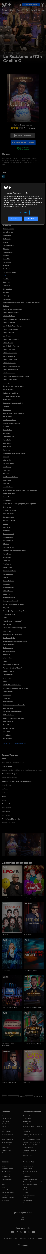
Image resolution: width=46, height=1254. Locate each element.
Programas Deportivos (29, 1150)
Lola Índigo (6, 286)
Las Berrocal (26, 1131)
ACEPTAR (31, 219)
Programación (6, 1203)
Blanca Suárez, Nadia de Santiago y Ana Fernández (20, 490)
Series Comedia (6, 1145)
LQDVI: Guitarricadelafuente (12, 309)
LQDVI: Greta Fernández (11, 312)
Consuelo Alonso (8, 517)
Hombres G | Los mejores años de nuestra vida (32, 1136)
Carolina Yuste (8, 674)
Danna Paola (7, 450)
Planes (25, 1187)
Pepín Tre (6, 265)
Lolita (5, 618)
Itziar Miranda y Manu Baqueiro (13, 413)
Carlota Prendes (8, 436)
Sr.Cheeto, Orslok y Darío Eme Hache (15, 688)
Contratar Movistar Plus (30, 1179)
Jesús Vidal (6, 732)
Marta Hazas (7, 554)
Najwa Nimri (7, 443)
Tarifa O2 (25, 1197)
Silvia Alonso (7, 480)
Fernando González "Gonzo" (12, 668)
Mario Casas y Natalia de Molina (13, 604)
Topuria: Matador (7, 1190)
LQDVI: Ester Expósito (10, 353)
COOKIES (39, 1238)
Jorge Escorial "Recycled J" (12, 621)
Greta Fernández (8, 587)
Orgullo (4, 1152)
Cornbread (6, 594)
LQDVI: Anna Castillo (10, 379)
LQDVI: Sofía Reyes (9, 316)
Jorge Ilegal (7, 235)
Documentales (6, 1147)
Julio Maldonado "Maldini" (12, 685)
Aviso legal (23, 1238)
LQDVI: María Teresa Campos (12, 326)
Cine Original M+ (6, 1118)
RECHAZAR (15, 219)
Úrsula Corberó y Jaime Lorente (13, 386)
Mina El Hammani (8, 728)
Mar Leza (6, 473)
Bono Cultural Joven (29, 1195)
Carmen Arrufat (8, 534)
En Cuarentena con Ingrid (11, 396)
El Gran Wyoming (8, 547)
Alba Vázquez (7, 738)
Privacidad (31, 1238)
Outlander (26, 1123)
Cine (12, 10)
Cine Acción (5, 1126)
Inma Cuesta (7, 678)
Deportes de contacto (8, 1192)
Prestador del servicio (10, 1238)
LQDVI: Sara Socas (9, 356)
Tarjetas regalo (27, 1200)
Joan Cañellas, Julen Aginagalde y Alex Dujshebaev (20, 504)
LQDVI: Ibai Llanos (9, 349)
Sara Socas (6, 584)
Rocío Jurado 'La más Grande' (31, 1139)
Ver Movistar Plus (28, 1166)
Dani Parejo (6, 527)
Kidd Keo (6, 306)
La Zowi (5, 524)
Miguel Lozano (7, 416)
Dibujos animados (28, 1147)
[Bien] (19, 128)
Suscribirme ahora (31, 4)
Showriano (6, 971)
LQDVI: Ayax (7, 336)
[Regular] (17, 128)
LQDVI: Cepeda (8, 343)
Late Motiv (28, 934)
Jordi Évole (6, 470)
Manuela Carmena (9, 514)
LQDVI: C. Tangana (9, 322)
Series (4, 10)
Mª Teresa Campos (9, 520)
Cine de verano (6, 1131)
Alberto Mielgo (8, 708)
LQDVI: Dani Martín (9, 363)
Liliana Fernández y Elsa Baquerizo (14, 628)
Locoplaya (6, 383)
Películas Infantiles (7, 1134)
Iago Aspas (6, 654)
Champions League (7, 1168)
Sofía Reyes (7, 631)
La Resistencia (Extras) (32, 1044)
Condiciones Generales (29, 1174)
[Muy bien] (22, 128)
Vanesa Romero (8, 252)
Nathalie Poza (7, 430)
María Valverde (8, 574)
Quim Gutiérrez (8, 624)
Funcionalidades (27, 1168)
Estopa (5, 661)
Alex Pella (6, 530)
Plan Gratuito (27, 1190)
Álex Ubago (6, 282)
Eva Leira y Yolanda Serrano (12, 711)
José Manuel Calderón (10, 477)
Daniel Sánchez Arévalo (11, 664)
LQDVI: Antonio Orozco (10, 329)
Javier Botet (7, 735)
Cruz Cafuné (7, 500)
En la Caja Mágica (9, 614)
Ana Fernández (8, 540)
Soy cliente (24, 135)
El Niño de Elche (8, 715)
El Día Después (6, 1176)
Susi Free (27, 1082)
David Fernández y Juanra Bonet (13, 718)
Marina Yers (7, 557)
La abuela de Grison (9, 510)
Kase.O (5, 577)
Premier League (6, 1174)
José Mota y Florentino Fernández (14, 453)
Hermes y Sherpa (8, 671)
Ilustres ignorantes (31, 898)
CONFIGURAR (22, 212)
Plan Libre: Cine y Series (30, 1184)
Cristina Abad (7, 289)
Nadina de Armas (8, 581)
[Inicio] (6, 5)
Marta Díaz (6, 259)
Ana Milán (6, 292)
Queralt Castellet (9, 644)
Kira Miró (6, 457)
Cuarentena (7, 410)
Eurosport (4, 1195)
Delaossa (6, 255)
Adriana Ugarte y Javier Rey (12, 634)
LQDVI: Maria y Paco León (11, 346)
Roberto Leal (7, 567)
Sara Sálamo (7, 279)
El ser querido (27, 1116)
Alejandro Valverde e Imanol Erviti (14, 550)
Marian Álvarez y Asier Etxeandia (14, 705)
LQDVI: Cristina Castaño (11, 339)
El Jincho (6, 426)
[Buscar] (20, 5)
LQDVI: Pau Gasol (8, 332)
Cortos (4, 1129)
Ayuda (23, 1219)
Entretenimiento (6, 1150)
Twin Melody (7, 467)
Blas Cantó (6, 269)
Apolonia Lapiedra (9, 651)
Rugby (3, 1187)
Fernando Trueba (8, 463)
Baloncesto (5, 1182)
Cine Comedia (6, 1123)
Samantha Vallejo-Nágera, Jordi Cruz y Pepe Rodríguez (21, 302)
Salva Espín (6, 296)
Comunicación (27, 1203)
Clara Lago (6, 560)
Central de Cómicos (9, 1007)
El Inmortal (26, 1129)
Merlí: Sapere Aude (9, 571)
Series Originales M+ (7, 1139)
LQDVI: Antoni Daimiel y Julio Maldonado (16, 319)
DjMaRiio (6, 249)
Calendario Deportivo (8, 1197)
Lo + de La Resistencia (32, 1007)
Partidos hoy (5, 1200)
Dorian (5, 681)
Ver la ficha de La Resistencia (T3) (14, 743)
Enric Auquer (7, 507)
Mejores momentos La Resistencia (10, 1045)
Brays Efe (6, 607)
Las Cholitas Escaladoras (11, 423)
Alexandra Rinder (9, 493)
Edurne (5, 242)
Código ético (26, 1176)
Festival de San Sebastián (30, 1145)
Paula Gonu (7, 400)
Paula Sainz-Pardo (9, 597)
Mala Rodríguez (8, 701)
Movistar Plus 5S (27, 1155)
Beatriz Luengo (8, 648)
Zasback (5, 934)
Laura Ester (7, 695)
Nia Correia (6, 239)
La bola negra (27, 1118)
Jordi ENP (6, 483)
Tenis (3, 1184)
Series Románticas (7, 1142)
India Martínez (8, 487)
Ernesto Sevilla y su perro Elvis (13, 403)
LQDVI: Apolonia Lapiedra (11, 366)
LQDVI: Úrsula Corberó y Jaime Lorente (16, 376)
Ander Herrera (8, 232)
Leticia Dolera (7, 658)
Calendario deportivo (34, 10)
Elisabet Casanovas (9, 272)
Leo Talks (5, 898)
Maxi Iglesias (7, 299)
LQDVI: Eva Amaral (9, 373)
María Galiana (7, 440)
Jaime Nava (7, 262)
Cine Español (5, 1121)
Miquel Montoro (8, 390)
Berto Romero (7, 225)
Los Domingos (27, 1121)
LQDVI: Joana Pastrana (10, 369)
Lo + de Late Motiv (9, 1082)
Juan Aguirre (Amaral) (10, 601)
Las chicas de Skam (9, 420)
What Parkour (7, 446)
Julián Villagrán (8, 591)
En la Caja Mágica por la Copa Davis (15, 611)
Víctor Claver (7, 725)
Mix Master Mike (8, 721)
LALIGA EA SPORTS (7, 1171)
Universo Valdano (7, 1179)
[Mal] (14, 128)
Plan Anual (26, 1192)
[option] (13, 844)
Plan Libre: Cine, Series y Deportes (33, 1182)
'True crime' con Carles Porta (31, 1142)
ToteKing (6, 544)
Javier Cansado (8, 537)
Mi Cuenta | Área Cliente (30, 1171)
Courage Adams (8, 245)
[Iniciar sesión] (42, 4)
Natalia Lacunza (8, 229)
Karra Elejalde (8, 691)
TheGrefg (6, 406)
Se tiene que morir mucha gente (32, 1126)
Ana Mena (6, 433)
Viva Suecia (6, 698)
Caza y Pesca (26, 1152)
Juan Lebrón (7, 564)
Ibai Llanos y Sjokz (9, 638)
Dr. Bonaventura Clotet (10, 393)
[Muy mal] (12, 128)
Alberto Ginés (7, 460)
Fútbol (19, 10)
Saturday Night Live (31, 971)
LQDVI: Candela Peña (10, 359)
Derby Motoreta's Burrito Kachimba (15, 641)
